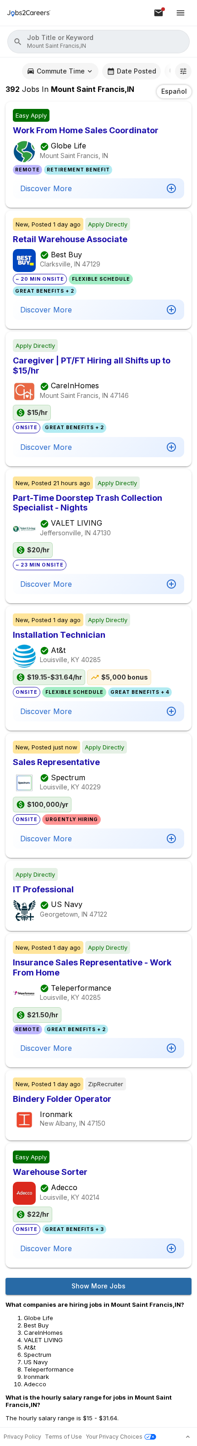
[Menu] (180, 13)
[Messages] (158, 13)
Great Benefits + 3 (74, 1229)
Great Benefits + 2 (44, 291)
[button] (98, 41)
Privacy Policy (22, 1436)
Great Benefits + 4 (140, 692)
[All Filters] (183, 71)
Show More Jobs (98, 1286)
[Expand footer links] (187, 1436)
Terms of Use (63, 1436)
